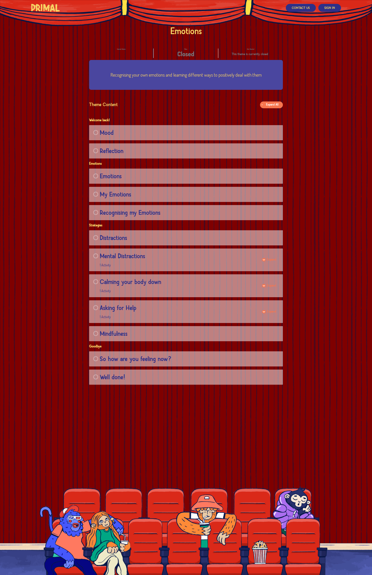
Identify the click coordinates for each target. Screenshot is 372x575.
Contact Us (301, 8)
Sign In (329, 8)
